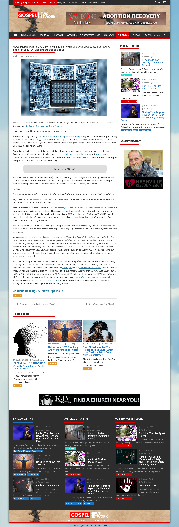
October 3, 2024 (91, 344)
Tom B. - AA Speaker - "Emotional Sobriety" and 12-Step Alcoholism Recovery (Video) (91, 2)
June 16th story (44, 261)
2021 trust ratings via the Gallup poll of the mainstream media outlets (81, 207)
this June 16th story (78, 243)
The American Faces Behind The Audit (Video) (35, 304)
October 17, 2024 (56, 344)
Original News (126, 75)
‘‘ (67, 267)
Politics (136, 35)
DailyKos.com (102, 154)
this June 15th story (51, 237)
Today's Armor (145, 130)
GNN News (109, 35)
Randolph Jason (33, 56)
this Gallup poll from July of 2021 (44, 199)
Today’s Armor (28, 35)
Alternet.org (18, 157)
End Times (123, 35)
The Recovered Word (90, 35)
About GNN (45, 35)
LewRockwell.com (64, 154)
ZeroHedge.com (81, 154)
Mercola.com (46, 157)
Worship (71, 35)
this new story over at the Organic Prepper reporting (62, 136)
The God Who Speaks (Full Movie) (99, 304)
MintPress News (32, 157)
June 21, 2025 (149, 53)
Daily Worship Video (21, 498)
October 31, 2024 (22, 360)
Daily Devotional (20, 474)
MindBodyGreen (79, 157)
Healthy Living (151, 35)
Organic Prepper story (49, 280)
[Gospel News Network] (15, 34)
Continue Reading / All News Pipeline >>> (39, 291)
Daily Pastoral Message (129, 130)
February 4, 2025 (150, 79)
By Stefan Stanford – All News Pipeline (44, 125)
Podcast (58, 35)
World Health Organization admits (96, 277)
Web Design (77, 525)
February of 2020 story (90, 267)
